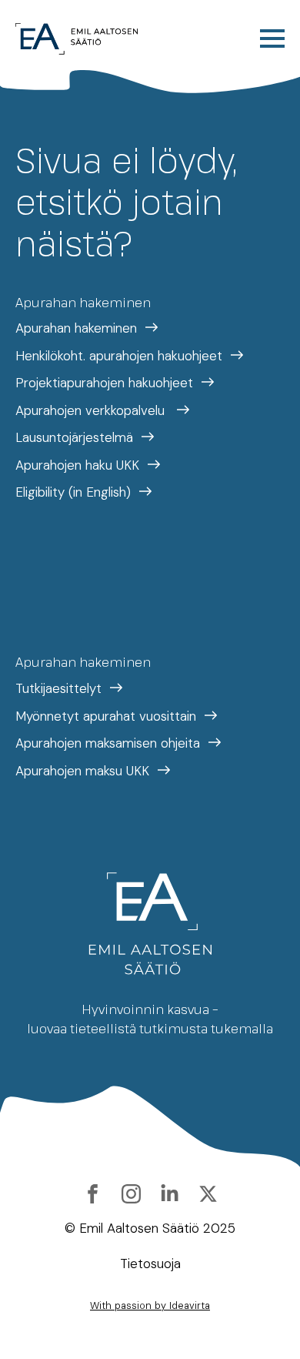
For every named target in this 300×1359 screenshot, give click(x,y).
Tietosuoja (150, 1263)
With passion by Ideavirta (150, 1305)
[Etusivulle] (76, 39)
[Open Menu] (272, 38)
